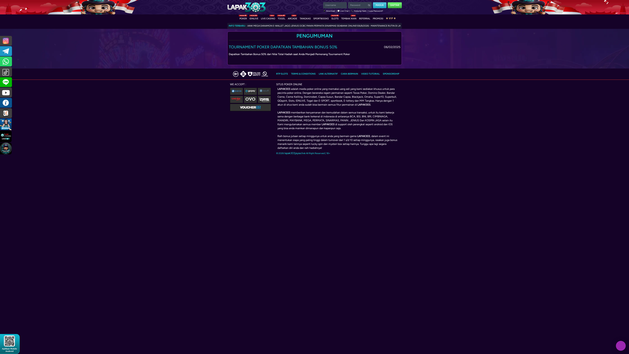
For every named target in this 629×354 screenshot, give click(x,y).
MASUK (380, 5)
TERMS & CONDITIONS (303, 73)
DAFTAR (394, 5)
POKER (243, 18)
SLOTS (335, 18)
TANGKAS (305, 18)
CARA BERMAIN (349, 73)
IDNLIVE (253, 18)
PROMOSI (378, 18)
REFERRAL (364, 18)
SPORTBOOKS (321, 18)
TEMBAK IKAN (348, 18)
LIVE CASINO (268, 18)
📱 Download (329, 11)
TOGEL (281, 18)
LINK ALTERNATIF (328, 73)
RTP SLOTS (282, 73)
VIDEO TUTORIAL (370, 73)
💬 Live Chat (343, 11)
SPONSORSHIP (391, 73)
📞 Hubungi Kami (359, 11)
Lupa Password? (376, 11)
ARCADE (292, 18)
